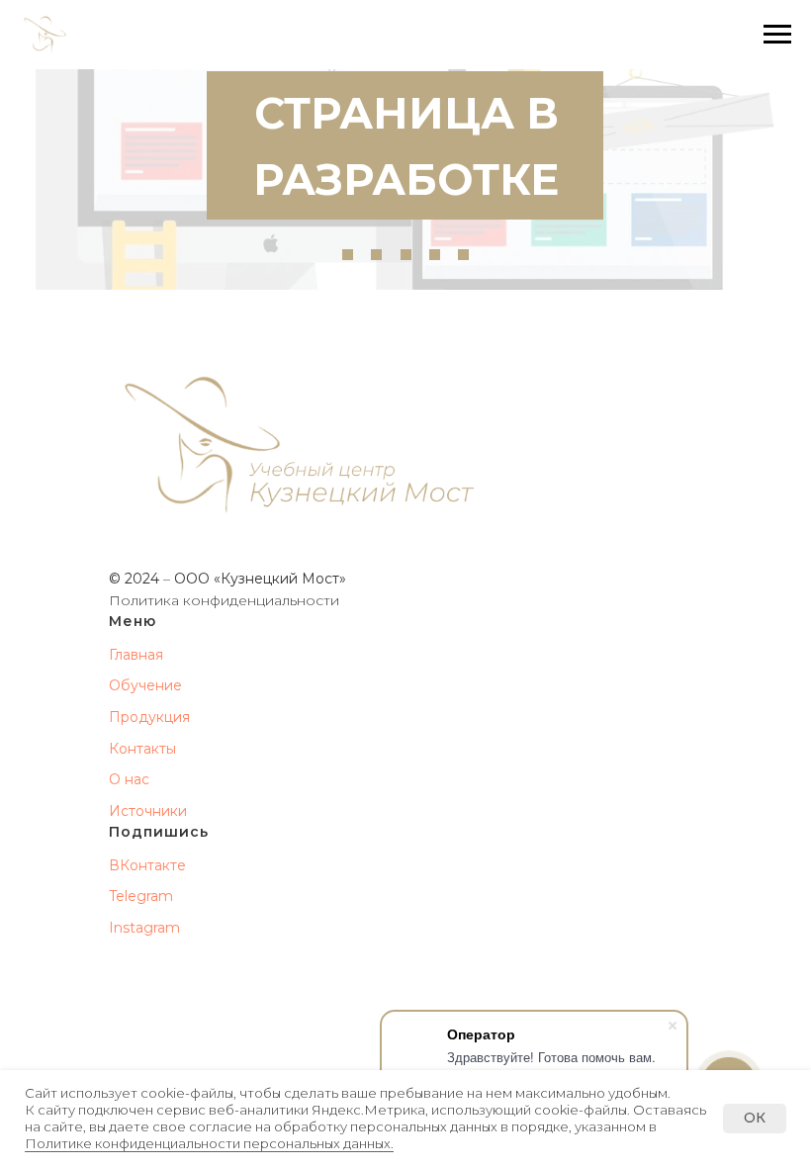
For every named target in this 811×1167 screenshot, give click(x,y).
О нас (129, 779)
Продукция (149, 717)
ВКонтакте (147, 865)
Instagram (144, 928)
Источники (148, 811)
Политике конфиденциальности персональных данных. (209, 1143)
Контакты (142, 749)
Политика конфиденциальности (224, 600)
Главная (136, 655)
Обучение (145, 685)
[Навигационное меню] (777, 35)
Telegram (141, 896)
